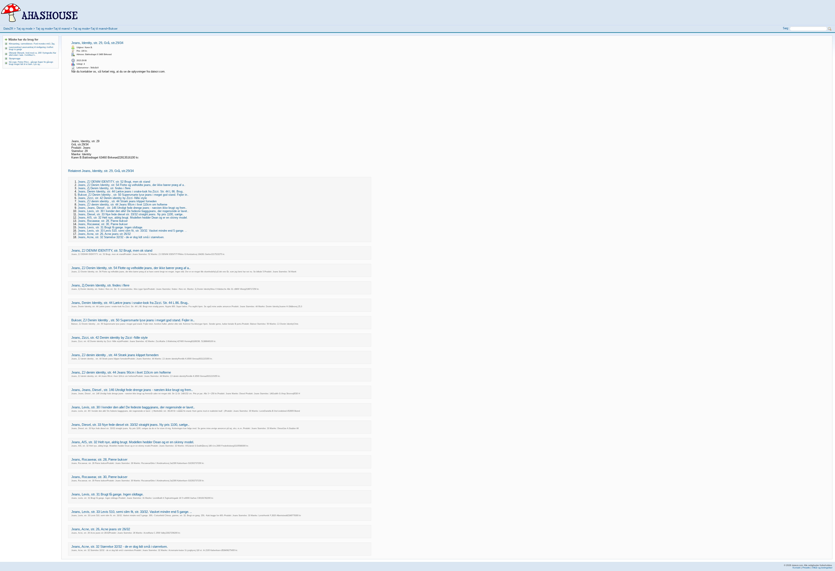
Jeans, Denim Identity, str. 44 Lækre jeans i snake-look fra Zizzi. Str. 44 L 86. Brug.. (131, 191)
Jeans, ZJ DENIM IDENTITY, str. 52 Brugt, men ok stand (114, 181)
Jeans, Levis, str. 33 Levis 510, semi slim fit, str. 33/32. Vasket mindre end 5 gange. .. (132, 230)
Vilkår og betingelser (822, 567)
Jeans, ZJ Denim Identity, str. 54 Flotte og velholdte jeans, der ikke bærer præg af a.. (131, 185)
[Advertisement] (222, 106)
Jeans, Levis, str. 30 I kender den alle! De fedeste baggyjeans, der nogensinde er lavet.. (133, 211)
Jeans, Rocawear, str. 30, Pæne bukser (103, 224)
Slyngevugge (14, 58)
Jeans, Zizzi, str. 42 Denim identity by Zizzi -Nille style (112, 198)
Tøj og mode (24, 28)
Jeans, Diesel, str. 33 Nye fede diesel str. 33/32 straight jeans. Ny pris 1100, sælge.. (131, 214)
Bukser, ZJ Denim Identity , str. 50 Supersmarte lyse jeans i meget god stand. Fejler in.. (133, 194)
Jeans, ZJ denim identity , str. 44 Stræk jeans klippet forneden (117, 201)
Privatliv (806, 567)
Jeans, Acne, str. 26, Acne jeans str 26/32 (104, 234)
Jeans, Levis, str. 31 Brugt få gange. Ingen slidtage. (110, 227)
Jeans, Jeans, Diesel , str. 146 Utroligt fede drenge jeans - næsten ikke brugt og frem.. (132, 207)
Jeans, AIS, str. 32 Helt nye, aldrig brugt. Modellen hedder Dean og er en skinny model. (133, 217)
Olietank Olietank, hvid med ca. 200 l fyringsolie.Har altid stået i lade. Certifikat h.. (32, 54)
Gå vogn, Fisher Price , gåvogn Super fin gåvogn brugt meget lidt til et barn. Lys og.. (31, 63)
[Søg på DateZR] (830, 29)
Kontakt (796, 567)
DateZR (8, 28)
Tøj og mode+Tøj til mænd (53, 28)
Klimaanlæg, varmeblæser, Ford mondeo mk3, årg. (32, 44)
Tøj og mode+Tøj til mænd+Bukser (95, 28)
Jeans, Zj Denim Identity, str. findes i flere (104, 188)
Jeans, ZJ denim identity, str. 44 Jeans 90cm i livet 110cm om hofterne (122, 204)
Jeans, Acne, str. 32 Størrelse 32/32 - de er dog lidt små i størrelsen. (121, 237)
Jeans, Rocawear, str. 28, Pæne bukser (103, 220)
